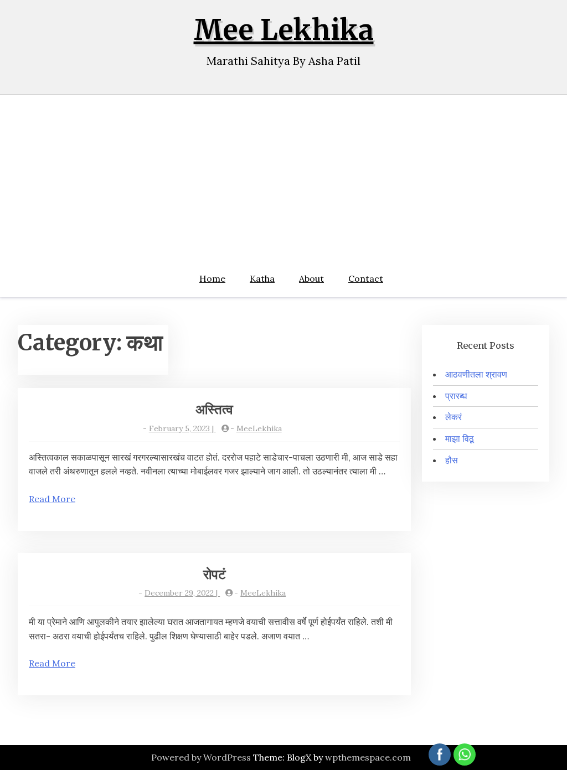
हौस (451, 460)
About (311, 278)
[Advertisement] (283, 177)
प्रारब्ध (456, 395)
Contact (365, 278)
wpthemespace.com (368, 757)
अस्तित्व (214, 409)
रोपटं (214, 574)
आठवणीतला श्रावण (476, 374)
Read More (52, 498)
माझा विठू (459, 438)
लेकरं (453, 416)
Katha (262, 278)
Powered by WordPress (201, 757)
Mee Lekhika (284, 30)
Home (212, 278)
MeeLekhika (259, 428)
